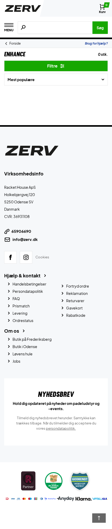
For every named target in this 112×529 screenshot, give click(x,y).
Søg (100, 27)
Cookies (42, 257)
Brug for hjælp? (96, 43)
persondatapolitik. (61, 428)
